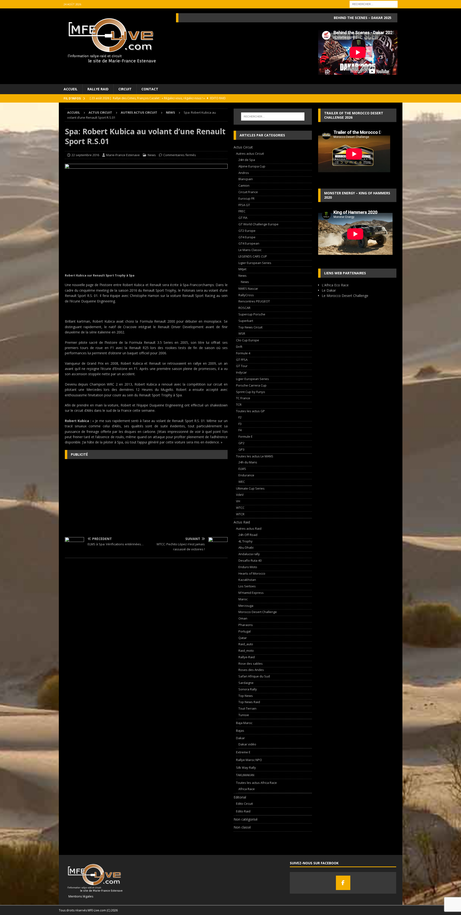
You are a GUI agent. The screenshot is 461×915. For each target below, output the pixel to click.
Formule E (245, 436)
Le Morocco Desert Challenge (345, 295)
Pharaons (245, 625)
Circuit (125, 89)
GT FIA (242, 217)
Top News (245, 696)
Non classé (242, 827)
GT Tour (242, 366)
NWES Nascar (248, 288)
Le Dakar (329, 290)
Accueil (71, 89)
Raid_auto (245, 644)
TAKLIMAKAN (245, 775)
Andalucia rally (249, 554)
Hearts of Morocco (251, 573)
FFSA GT (244, 205)
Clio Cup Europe (247, 340)
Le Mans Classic (249, 250)
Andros (243, 173)
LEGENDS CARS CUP (252, 256)
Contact (149, 89)
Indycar (241, 372)
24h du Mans (247, 462)
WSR (241, 333)
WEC (241, 481)
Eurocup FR (246, 198)
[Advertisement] (146, 497)
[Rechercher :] (374, 3)
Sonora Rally (247, 689)
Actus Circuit (100, 112)
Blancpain (245, 179)
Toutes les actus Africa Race (256, 782)
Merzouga (245, 605)
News (152, 155)
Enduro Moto (247, 567)
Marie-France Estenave (123, 155)
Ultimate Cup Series (250, 488)
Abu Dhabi (246, 547)
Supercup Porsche (251, 314)
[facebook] (343, 883)
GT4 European (248, 243)
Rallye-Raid (246, 657)
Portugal (244, 631)
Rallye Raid (98, 89)
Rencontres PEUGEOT (254, 301)
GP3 (241, 449)
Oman (242, 618)
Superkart (245, 321)
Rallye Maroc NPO (249, 760)
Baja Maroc (244, 723)
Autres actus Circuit (139, 112)
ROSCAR (244, 308)
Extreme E (243, 752)
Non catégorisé (246, 819)
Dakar (240, 738)
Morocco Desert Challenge (257, 612)
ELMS (242, 469)
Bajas (240, 730)
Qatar (242, 638)
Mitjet (242, 269)
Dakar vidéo (247, 744)
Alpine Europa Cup (251, 166)
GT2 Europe (246, 230)
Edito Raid (243, 811)
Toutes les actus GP (250, 411)
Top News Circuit (250, 327)
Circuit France (248, 192)
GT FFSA (242, 359)
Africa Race (246, 789)
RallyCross (246, 295)
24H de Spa (246, 160)
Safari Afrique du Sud (254, 676)
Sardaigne (246, 683)
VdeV (240, 494)
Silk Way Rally (246, 767)
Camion (243, 185)
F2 (240, 417)
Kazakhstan (247, 579)
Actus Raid (242, 522)
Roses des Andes (251, 670)
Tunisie (243, 715)
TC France (243, 398)
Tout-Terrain (247, 708)
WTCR (240, 514)
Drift (239, 346)
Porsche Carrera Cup (251, 385)
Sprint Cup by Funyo (250, 392)
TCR (239, 404)
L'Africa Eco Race (335, 285)
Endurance (246, 475)
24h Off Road (247, 535)
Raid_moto (246, 650)
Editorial (240, 797)
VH (238, 501)
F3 (240, 424)
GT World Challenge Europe (258, 224)
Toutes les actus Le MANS (254, 456)
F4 (240, 430)
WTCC (240, 507)
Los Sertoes (247, 586)
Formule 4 (243, 353)
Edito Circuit (244, 803)
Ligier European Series (254, 263)
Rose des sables (250, 663)
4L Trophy (245, 541)
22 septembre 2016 (85, 155)
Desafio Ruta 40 (249, 560)
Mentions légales (79, 896)
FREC (241, 211)
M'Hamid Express (251, 592)
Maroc (243, 599)
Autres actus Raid (248, 528)
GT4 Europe (246, 237)
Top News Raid (249, 702)
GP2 (241, 443)
